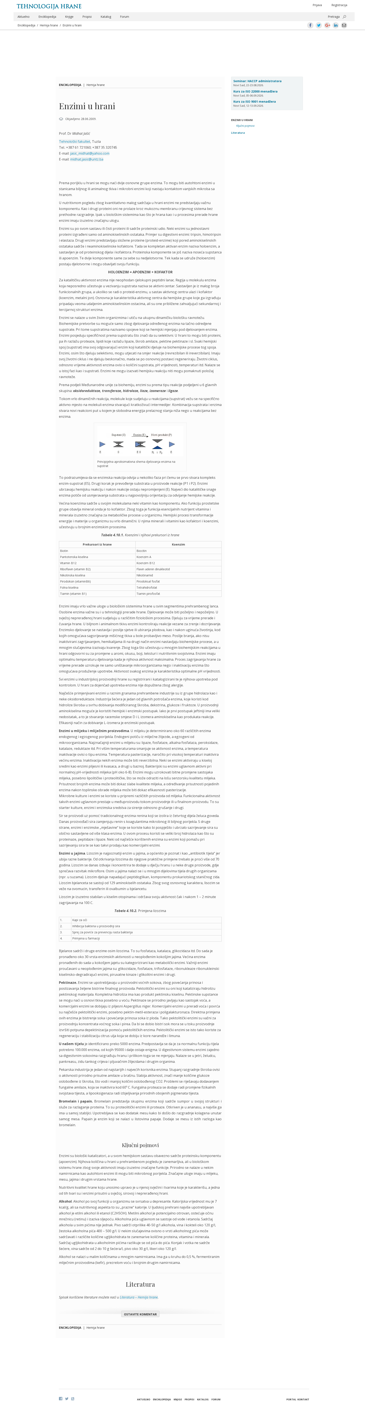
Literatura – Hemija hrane (139, 1297)
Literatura (238, 133)
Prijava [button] (317, 5)
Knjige (69, 17)
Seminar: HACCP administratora (257, 81)
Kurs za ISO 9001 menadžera (254, 101)
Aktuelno (24, 17)
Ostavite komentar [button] (140, 1314)
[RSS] (72, 1398)
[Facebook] (60, 1398)
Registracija (339, 5)
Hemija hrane (49, 25)
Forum (124, 17)
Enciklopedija (47, 17)
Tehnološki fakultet (74, 141)
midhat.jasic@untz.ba (86, 159)
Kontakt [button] (303, 1399)
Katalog (106, 17)
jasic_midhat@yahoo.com (89, 153)
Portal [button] (291, 1399)
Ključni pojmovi (245, 126)
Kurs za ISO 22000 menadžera (255, 91)
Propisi (87, 17)
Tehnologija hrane (49, 6)
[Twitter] (66, 1398)
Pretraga (334, 17)
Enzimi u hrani (72, 25)
